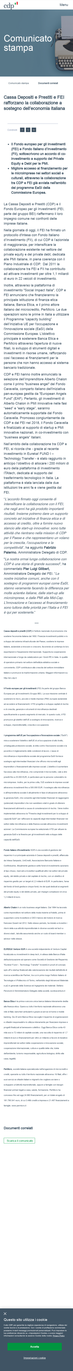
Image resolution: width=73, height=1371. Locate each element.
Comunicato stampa (18, 83)
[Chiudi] (5, 1314)
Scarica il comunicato (20, 1140)
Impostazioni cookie (35, 1357)
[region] (36, 1339)
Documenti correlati (48, 83)
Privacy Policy (59, 1335)
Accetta (34, 1346)
